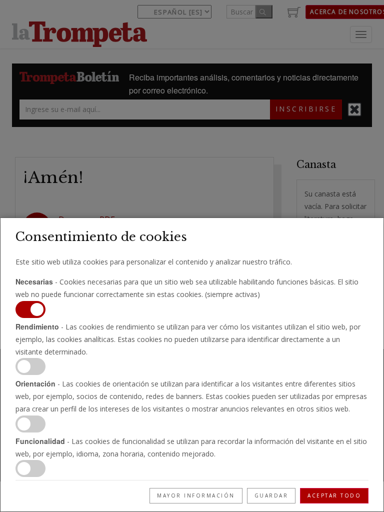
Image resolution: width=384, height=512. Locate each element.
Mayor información (196, 495)
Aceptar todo (334, 495)
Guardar (271, 495)
